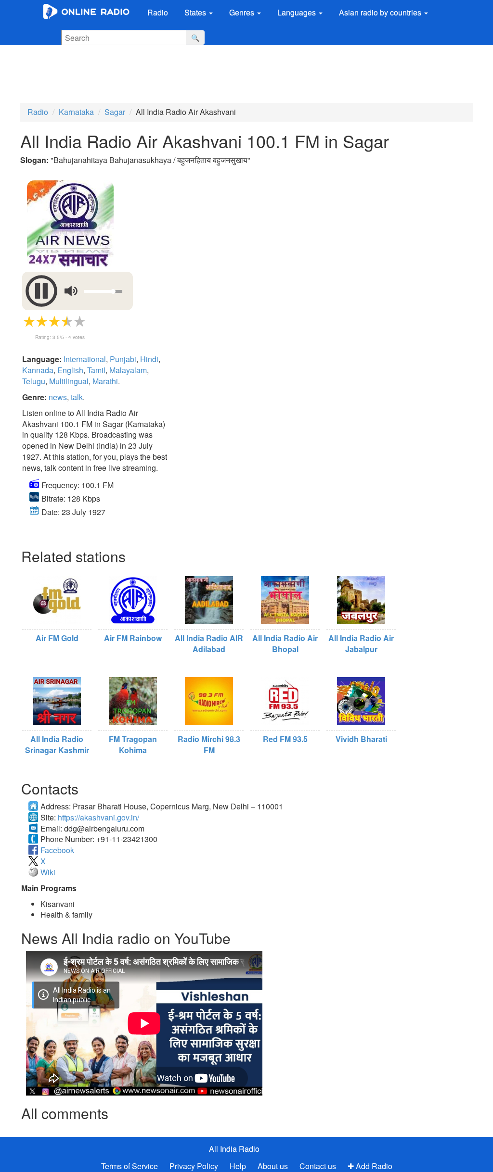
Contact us (317, 1166)
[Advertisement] (238, 71)
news (58, 397)
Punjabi (123, 359)
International (85, 359)
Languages (297, 12)
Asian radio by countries (381, 12)
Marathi (105, 381)
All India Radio (234, 1148)
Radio (157, 12)
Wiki (47, 872)
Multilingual (69, 381)
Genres (242, 12)
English (70, 370)
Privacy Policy (194, 1166)
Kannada (37, 370)
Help (238, 1166)
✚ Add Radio (370, 1166)
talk (77, 397)
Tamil (96, 370)
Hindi (149, 359)
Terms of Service (129, 1166)
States (196, 12)
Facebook (57, 850)
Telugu (33, 381)
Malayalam (128, 370)
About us (273, 1166)
